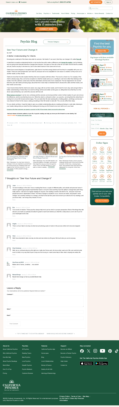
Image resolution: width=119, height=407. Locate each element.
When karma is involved (14, 95)
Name (9, 309)
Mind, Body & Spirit (37, 123)
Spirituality (70, 123)
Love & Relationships (47, 361)
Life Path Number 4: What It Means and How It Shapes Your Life (45, 157)
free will (78, 59)
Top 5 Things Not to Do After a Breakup (30, 333)
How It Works (65, 13)
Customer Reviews (27, 373)
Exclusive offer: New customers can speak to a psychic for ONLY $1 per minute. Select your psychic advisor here (36, 109)
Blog (42, 357)
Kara (101, 94)
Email (9, 315)
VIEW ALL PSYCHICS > (102, 108)
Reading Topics (26, 353)
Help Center (64, 361)
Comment (10, 294)
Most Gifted (6, 365)
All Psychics (25, 349)
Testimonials (55, 13)
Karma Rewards (99, 13)
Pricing (73, 13)
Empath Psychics (27, 365)
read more (10, 170)
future (58, 123)
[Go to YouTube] (102, 351)
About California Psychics (10, 349)
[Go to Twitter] (88, 351)
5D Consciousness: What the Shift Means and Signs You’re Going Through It (17, 158)
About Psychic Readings (10, 361)
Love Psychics (26, 361)
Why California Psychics (10, 353)
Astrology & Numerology (48, 373)
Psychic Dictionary (66, 357)
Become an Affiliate (66, 349)
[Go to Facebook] (82, 351)
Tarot (75, 123)
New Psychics (26, 357)
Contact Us (109, 13)
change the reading (66, 62)
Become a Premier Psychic (68, 353)
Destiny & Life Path (26, 123)
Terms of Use (76, 396)
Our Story (39, 13)
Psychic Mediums (27, 369)
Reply (13, 199)
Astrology (48, 123)
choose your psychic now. (24, 115)
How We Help (7, 357)
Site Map (86, 396)
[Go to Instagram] (95, 351)
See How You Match (102, 200)
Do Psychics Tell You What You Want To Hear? (71, 157)
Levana (102, 80)
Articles (89, 13)
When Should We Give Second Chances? (60, 333)
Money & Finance (46, 365)
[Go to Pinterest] (109, 351)
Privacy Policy (65, 396)
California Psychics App (48, 349)
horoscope (64, 123)
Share (8, 125)
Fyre (101, 65)
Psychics (46, 13)
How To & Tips (7, 369)
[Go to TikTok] (116, 351)
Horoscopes (80, 13)
